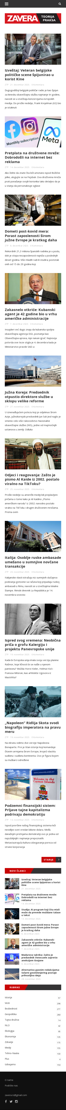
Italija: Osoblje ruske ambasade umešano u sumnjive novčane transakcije (33, 562)
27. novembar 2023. (20, 406)
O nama (9, 1079)
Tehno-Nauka (32, 1053)
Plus (32, 1059)
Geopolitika (32, 1014)
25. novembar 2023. (20, 489)
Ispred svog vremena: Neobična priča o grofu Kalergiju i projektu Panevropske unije (33, 644)
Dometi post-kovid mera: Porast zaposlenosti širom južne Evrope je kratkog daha (31, 235)
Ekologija (32, 1031)
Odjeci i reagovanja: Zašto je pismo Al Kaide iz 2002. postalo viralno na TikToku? (32, 479)
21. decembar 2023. (20, 84)
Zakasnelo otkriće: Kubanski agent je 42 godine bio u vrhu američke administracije (31, 314)
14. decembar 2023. (20, 167)
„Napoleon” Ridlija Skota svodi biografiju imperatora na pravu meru (33, 727)
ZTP (7, 84)
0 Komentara (38, 84)
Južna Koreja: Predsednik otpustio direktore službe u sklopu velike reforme (29, 396)
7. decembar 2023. (19, 324)
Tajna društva (32, 1020)
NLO (32, 1025)
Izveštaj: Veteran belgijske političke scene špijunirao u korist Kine (29, 74)
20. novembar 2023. (20, 572)
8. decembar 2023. (19, 245)
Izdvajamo (32, 1064)
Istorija (32, 997)
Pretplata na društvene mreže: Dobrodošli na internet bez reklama (32, 157)
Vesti (32, 1003)
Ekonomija (32, 1036)
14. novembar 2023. (20, 819)
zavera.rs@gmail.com (16, 1095)
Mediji (32, 1048)
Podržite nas (11, 1085)
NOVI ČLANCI (18, 870)
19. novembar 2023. (20, 654)
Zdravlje (32, 1042)
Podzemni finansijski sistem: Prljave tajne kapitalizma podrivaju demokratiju (30, 810)
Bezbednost (32, 1009)
